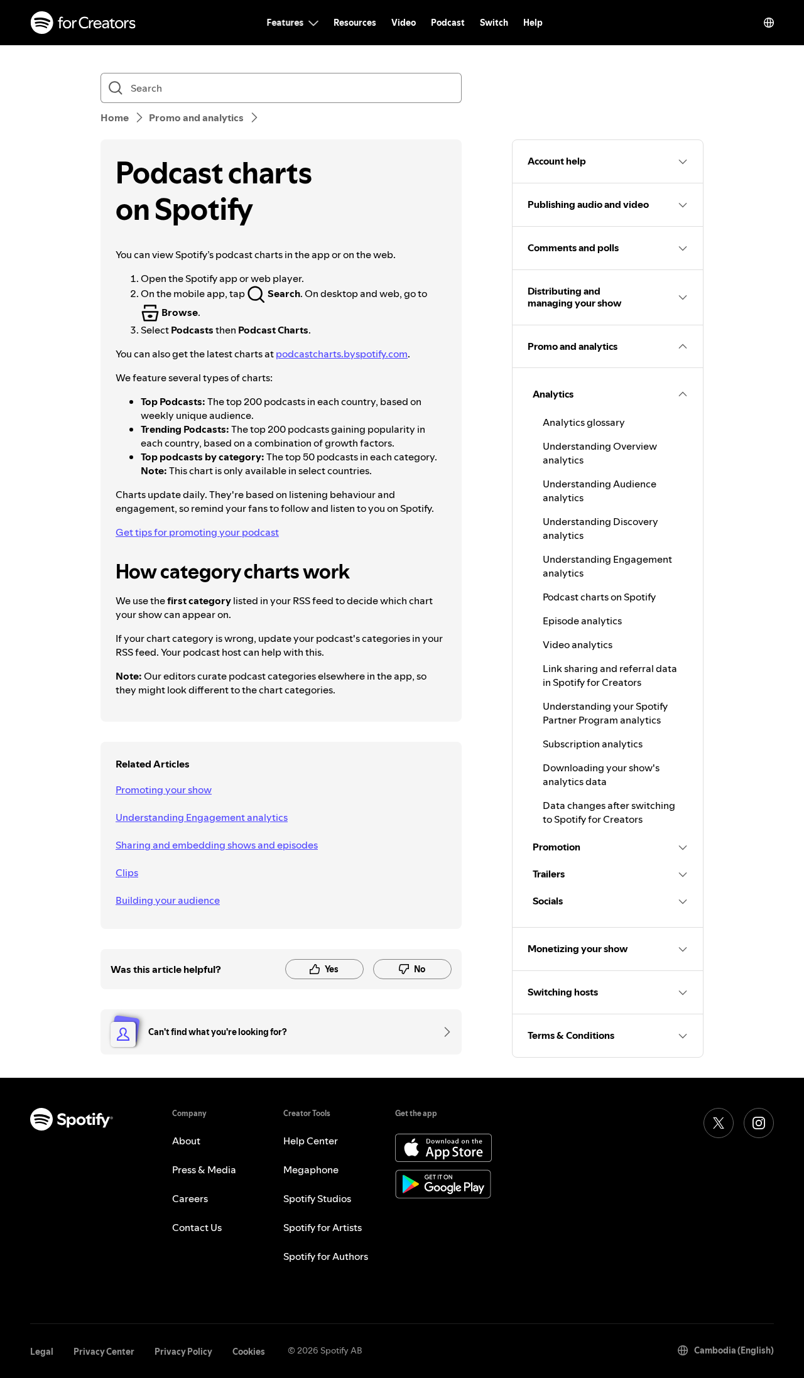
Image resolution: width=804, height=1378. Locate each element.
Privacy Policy (183, 1351)
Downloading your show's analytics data (601, 774)
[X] (719, 1123)
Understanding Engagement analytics (202, 817)
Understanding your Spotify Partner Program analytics (605, 713)
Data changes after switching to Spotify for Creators (609, 812)
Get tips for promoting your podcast (197, 532)
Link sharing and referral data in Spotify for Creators (610, 675)
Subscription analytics (593, 744)
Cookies (248, 1351)
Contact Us (197, 1227)
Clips (127, 872)
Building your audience (168, 900)
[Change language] (769, 23)
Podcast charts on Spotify (599, 597)
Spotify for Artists (322, 1227)
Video (403, 22)
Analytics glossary (584, 422)
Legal (41, 1351)
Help (533, 22)
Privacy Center (103, 1351)
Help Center (310, 1140)
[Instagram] (759, 1123)
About (186, 1140)
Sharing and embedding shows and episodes (217, 845)
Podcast (448, 22)
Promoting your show (164, 789)
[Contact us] (443, 1032)
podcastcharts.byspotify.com (342, 354)
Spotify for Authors (325, 1256)
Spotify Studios (317, 1198)
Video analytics (577, 644)
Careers (190, 1198)
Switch (494, 22)
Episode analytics (582, 620)
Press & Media (204, 1169)
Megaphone (311, 1169)
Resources (355, 22)
